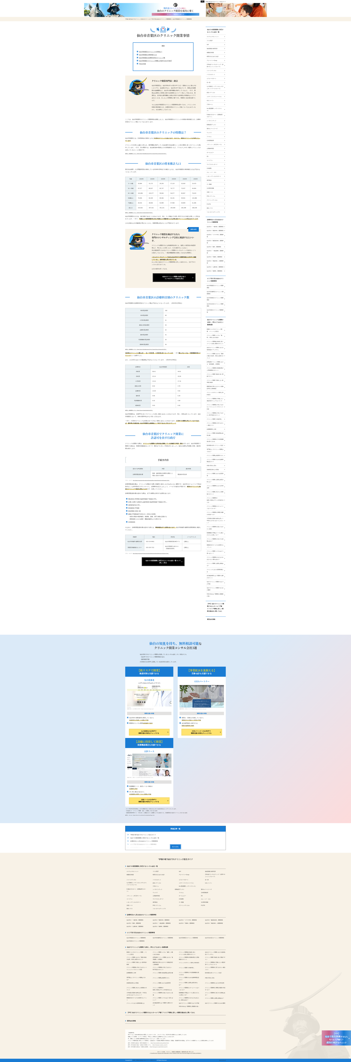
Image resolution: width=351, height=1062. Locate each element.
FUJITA (209, 204)
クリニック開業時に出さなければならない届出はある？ (215, 558)
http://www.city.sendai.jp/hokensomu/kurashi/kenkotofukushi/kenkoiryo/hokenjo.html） (151, 553)
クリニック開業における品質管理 (215, 474)
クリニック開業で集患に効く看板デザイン (215, 375)
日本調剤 (209, 168)
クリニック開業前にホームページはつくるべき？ (215, 507)
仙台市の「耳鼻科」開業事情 (214, 257)
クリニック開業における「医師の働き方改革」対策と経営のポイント (215, 356)
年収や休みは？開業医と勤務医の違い (215, 595)
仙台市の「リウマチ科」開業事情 (215, 235)
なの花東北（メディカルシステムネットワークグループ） (215, 87)
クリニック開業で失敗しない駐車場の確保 (215, 381)
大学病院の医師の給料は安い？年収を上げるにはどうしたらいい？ (215, 520)
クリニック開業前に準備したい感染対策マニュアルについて (215, 399)
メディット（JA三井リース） (214, 144)
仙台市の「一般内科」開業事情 (215, 226)
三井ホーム (210, 104)
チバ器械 (209, 184)
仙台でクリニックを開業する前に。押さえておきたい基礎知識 (215, 322)
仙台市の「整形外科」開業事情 (215, 230)
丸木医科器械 (210, 188)
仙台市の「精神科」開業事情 (214, 271)
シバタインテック (211, 120)
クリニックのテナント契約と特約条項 (215, 393)
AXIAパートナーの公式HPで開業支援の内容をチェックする (201, 732)
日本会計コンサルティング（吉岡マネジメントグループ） (215, 65)
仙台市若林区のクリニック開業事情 (215, 299)
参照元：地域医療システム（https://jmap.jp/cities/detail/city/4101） (139, 212)
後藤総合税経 (210, 52)
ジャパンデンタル (211, 70)
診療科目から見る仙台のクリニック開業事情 (215, 221)
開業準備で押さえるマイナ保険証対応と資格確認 (215, 387)
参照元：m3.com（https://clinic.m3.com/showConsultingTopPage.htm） (140, 815)
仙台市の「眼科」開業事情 (214, 246)
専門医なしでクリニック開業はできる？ (215, 450)
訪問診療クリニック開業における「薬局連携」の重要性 (215, 363)
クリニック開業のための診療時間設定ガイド (215, 460)
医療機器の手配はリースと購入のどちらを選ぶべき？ (215, 534)
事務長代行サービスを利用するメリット (215, 546)
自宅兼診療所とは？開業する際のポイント (215, 576)
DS (207, 156)
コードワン (210, 160)
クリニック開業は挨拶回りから (215, 455)
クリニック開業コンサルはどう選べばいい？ (215, 552)
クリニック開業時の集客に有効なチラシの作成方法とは (215, 500)
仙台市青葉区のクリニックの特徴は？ (150, 51)
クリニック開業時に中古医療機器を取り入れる (215, 440)
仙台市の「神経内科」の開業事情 (215, 262)
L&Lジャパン (210, 100)
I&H (208, 44)
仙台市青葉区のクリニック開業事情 (215, 286)
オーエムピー (210, 152)
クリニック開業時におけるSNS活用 (215, 487)
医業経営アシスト (211, 124)
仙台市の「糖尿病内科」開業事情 (215, 241)
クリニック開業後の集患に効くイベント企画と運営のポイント (215, 342)
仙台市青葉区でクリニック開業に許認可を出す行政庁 (155, 61)
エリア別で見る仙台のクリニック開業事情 (215, 280)
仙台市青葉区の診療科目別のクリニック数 (152, 58)
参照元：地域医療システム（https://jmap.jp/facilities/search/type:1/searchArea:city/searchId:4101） (146, 153)
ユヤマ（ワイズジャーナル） (214, 96)
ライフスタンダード (212, 164)
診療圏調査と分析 (211, 429)
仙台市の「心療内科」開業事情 (215, 267)
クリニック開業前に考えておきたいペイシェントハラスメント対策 (215, 407)
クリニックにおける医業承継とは (215, 570)
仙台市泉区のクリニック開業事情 (215, 311)
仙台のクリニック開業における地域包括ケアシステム (215, 348)
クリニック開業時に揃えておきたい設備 (215, 527)
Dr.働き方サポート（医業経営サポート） (214, 115)
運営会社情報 (211, 619)
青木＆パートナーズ (212, 128)
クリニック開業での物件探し (214, 419)
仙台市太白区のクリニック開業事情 (215, 305)
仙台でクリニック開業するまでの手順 (215, 583)
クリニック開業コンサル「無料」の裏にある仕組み (214, 336)
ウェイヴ (209, 132)
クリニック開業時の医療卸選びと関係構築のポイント (215, 369)
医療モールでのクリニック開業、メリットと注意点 (214, 330)
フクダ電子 (210, 40)
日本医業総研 (210, 140)
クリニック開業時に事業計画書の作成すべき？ (215, 513)
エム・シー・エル (211, 172)
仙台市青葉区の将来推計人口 (148, 54)
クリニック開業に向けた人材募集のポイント (215, 493)
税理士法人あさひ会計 (213, 56)
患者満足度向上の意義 (213, 469)
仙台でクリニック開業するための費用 (215, 589)
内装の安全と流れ (211, 465)
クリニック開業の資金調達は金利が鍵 (215, 434)
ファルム (209, 136)
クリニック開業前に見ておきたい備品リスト (215, 424)
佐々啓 (208, 82)
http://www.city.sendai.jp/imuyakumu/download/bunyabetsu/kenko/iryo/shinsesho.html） (151, 480)
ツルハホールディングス (213, 212)
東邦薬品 (209, 180)
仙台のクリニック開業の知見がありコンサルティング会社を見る (174, 277)
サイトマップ (222, 1060)
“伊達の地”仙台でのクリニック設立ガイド (215, 1)
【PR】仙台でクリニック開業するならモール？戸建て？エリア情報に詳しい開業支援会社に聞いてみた (215, 607)
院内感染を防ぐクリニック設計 (215, 445)
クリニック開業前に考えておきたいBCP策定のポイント (215, 414)
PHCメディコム (211, 196)
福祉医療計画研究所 (212, 48)
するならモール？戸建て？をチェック (336, 1038)
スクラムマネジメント (213, 36)
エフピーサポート (211, 78)
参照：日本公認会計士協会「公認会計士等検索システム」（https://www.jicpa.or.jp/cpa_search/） (148, 1044)
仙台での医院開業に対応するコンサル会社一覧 (215, 31)
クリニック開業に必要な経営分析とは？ (215, 480)
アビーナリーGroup (212, 60)
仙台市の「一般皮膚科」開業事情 (215, 252)
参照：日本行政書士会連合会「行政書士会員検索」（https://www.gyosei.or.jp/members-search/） (148, 1046)
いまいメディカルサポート (214, 176)
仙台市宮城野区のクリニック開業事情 (215, 292)
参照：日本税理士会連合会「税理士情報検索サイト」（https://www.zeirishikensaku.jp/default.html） (148, 1043)
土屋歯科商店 (210, 148)
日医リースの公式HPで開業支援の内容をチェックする (149, 800)
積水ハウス (210, 208)
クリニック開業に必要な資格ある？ (215, 564)
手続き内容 (142, 64)
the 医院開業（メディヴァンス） (214, 109)
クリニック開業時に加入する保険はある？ (215, 540)
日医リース (210, 192)
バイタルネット (211, 74)
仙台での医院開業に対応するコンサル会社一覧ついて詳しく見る (163, 561)
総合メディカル (211, 92)
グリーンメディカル (212, 200)
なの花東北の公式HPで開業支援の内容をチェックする (149, 732)
